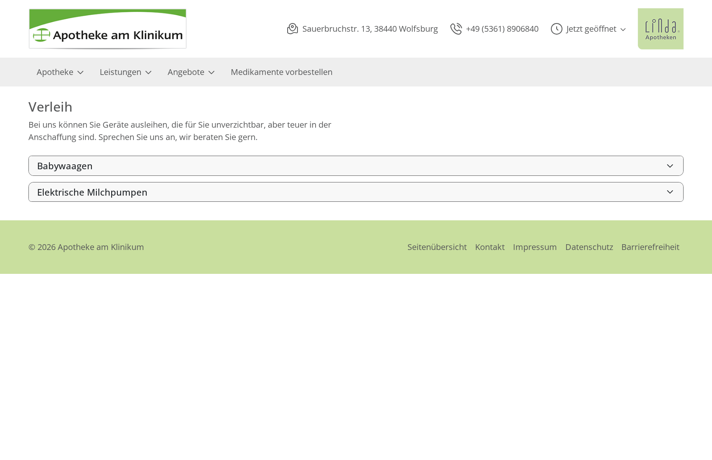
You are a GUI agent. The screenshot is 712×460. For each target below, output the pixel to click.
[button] (588, 29)
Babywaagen (65, 165)
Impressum (535, 246)
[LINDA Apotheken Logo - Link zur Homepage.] (661, 28)
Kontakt (490, 246)
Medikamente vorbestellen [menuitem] (282, 71)
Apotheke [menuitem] (55, 71)
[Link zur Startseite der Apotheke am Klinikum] (108, 28)
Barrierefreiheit (650, 246)
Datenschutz (589, 246)
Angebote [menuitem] (186, 71)
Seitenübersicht (437, 246)
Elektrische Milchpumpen (92, 192)
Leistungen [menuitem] (120, 71)
